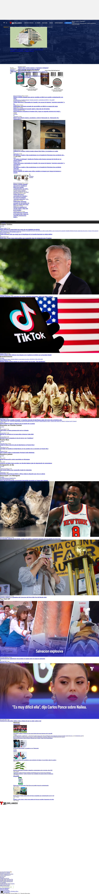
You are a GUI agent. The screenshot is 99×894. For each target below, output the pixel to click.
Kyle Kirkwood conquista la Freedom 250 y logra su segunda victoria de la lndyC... (37, 111)
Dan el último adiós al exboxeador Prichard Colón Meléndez (17, 452)
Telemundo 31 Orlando (5, 872)
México (15, 105)
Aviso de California (4, 889)
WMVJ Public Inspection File (6, 881)
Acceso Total (3, 429)
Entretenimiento (59, 22)
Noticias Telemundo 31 (13, 71)
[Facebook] (32, 826)
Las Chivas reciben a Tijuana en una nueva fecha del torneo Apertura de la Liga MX (32, 733)
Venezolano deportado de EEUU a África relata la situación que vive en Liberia (22, 474)
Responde (44, 22)
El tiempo (37, 22)
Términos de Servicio (4, 878)
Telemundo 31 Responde (20, 27)
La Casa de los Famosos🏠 (6, 871)
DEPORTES (16, 724)
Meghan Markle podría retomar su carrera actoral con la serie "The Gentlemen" (22, 361)
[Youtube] (32, 870)
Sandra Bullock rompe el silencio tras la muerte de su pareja (17, 423)
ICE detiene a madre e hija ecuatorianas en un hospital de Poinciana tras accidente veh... (39, 155)
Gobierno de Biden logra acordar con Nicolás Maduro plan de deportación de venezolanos (26, 463)
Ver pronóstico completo (31, 176)
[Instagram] (32, 848)
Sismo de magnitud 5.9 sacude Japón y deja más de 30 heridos (31, 109)
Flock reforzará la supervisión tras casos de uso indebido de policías (20, 229)
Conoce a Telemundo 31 (5, 875)
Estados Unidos (21, 70)
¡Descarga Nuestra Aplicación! (47, 27)
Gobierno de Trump (4, 468)
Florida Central (16, 150)
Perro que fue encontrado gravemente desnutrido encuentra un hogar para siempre (24, 480)
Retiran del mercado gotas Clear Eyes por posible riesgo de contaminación (31, 785)
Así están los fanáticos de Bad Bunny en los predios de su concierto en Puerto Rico (24, 448)
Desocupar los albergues (5, 479)
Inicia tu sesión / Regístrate (78, 21)
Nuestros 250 (16, 110)
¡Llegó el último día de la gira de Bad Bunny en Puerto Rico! (17, 445)
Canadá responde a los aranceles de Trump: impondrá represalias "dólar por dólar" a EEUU (26, 296)
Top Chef (11, 27)
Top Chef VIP (3, 657)
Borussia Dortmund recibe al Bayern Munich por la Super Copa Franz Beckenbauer (33, 738)
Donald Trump (16, 101)
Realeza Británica (4, 360)
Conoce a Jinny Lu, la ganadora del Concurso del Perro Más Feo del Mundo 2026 (23, 597)
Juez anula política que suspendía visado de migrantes (16, 470)
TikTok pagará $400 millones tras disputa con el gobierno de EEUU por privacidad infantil (25, 355)
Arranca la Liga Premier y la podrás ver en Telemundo (26, 748)
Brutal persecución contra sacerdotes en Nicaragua (15, 459)
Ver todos (15, 114)
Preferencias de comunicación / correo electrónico (84, 23)
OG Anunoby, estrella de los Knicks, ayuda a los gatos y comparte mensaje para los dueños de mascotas (30, 539)
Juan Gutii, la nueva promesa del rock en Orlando (14, 430)
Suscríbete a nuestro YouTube (33, 27)
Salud (11, 48)
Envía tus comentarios (4, 888)
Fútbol (19, 74)
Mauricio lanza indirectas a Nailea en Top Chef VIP (14, 662)
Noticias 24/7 (68, 22)
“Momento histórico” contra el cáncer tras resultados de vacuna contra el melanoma (33, 773)
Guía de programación (4, 892)
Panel (73, 22)
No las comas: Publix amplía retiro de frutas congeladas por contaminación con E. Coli (33, 795)
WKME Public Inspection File (6, 880)
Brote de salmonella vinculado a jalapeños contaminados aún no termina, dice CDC (32, 770)
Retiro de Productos (17, 95)
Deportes (2, 451)
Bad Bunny (2, 418)
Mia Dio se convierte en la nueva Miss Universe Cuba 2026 (17, 434)
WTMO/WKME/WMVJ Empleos (7, 883)
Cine (19, 66)
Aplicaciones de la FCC (5, 884)
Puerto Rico (2, 443)
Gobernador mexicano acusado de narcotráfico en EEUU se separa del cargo (35, 106)
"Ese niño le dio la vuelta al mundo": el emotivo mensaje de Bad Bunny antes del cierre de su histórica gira (31, 420)
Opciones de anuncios (4, 890)
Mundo (15, 107)
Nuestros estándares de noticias (6, 874)
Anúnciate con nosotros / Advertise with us (9, 891)
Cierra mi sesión (76, 24)
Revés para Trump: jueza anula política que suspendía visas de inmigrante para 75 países (26, 238)
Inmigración (16, 153)
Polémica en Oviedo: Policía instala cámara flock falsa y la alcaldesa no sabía (35, 151)
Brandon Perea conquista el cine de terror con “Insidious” (16, 438)
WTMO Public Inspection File (6, 879)
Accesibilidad (3, 882)
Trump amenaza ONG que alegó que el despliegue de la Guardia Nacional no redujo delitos (26, 234)
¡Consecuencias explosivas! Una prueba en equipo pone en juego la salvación (22, 658)
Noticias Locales (28, 22)
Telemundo (15, 116)
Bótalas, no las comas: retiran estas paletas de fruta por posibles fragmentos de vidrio (33, 799)
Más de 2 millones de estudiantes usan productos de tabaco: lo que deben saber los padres (34, 760)
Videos (51, 22)
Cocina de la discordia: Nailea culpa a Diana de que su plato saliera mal (20, 721)
